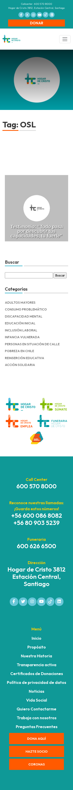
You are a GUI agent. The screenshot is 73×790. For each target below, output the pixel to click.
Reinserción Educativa (24, 358)
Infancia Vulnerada (22, 337)
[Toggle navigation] (65, 39)
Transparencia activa (36, 664)
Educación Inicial (20, 323)
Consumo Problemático (26, 309)
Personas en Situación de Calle (32, 344)
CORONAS (36, 764)
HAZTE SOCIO (37, 751)
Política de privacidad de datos (36, 682)
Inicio (36, 638)
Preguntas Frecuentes (36, 726)
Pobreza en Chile (19, 351)
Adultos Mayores (20, 302)
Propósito (36, 647)
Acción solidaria (20, 365)
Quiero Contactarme (36, 708)
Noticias (36, 691)
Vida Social (36, 700)
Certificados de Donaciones (36, 673)
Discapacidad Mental (23, 316)
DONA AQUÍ (36, 739)
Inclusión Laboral (21, 330)
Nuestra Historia (36, 655)
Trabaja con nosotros (36, 717)
